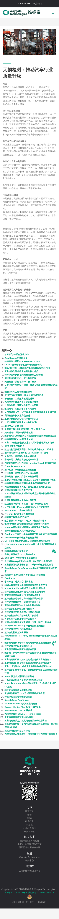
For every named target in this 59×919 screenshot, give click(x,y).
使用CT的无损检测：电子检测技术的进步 (24, 395)
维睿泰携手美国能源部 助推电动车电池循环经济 (27, 483)
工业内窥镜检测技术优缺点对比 (19, 717)
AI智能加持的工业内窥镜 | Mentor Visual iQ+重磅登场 (30, 463)
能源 (29, 818)
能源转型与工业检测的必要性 (18, 392)
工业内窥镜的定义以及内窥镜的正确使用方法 (26, 720)
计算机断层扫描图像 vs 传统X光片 (21, 422)
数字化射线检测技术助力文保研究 (20, 500)
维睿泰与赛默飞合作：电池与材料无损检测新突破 (28, 643)
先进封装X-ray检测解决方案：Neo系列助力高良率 (28, 561)
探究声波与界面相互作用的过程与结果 (23, 595)
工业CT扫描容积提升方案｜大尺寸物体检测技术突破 (29, 442)
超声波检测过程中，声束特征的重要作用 (24, 598)
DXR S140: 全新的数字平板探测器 (21, 558)
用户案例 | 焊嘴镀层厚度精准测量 (20, 470)
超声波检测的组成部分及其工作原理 (21, 615)
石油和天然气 (29, 828)
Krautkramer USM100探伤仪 (18, 710)
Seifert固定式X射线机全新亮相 (19, 676)
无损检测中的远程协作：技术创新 (20, 382)
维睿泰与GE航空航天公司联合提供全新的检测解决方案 (30, 436)
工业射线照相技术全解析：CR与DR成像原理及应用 (29, 565)
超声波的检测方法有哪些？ (17, 632)
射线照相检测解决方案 (29, 847)
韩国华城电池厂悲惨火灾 (16, 551)
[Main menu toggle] (53, 13)
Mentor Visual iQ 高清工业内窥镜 (21, 704)
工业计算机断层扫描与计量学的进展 (21, 419)
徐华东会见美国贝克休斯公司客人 (20, 531)
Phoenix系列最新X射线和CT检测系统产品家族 (27, 527)
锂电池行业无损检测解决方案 (18, 697)
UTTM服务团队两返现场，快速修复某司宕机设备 (28, 541)
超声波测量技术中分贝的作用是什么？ (23, 602)
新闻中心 (29, 860)
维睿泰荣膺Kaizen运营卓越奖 (19, 439)
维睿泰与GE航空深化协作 (17, 354)
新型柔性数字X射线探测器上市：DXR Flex (25, 429)
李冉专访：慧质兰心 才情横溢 (19, 581)
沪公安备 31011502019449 (41, 893)
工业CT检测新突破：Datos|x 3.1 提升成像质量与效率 (30, 480)
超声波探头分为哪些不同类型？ (19, 609)
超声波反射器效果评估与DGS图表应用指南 (25, 592)
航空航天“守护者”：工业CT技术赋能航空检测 (26, 504)
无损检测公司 (17, 902)
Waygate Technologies (29, 857)
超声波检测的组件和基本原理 (18, 629)
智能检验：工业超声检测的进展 (19, 399)
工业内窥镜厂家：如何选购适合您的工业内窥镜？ (28, 659)
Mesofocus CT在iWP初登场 (18, 510)
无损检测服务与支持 (29, 841)
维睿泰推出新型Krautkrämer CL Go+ (22, 361)
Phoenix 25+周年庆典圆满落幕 (19, 514)
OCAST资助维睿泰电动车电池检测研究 (23, 365)
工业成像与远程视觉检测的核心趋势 (21, 371)
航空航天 (29, 811)
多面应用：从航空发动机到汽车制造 (21, 459)
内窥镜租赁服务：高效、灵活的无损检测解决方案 (28, 487)
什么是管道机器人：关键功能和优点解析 (24, 680)
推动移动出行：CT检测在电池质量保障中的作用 (27, 368)
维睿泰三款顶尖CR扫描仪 (17, 517)
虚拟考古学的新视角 (14, 426)
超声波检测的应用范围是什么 (18, 646)
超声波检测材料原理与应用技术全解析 (23, 612)
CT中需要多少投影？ (14, 446)
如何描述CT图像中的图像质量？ (20, 432)
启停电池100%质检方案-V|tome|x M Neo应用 (26, 453)
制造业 (29, 825)
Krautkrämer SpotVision (17, 700)
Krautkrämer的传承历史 (16, 358)
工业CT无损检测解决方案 (30, 844)
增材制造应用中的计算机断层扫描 (20, 378)
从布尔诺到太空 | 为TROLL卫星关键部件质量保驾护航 (30, 412)
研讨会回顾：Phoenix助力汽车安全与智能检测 (27, 507)
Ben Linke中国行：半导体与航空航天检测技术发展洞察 (31, 534)
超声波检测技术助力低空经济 (18, 490)
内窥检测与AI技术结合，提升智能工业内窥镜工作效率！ (31, 734)
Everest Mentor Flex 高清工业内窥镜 (23, 707)
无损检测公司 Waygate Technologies (23, 714)
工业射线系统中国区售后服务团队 (20, 649)
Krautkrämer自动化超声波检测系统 (21, 538)
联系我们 (42, 902)
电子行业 (29, 821)
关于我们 (30, 902)
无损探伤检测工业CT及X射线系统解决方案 (25, 693)
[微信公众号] (54, 551)
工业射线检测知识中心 (29, 871)
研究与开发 (29, 831)
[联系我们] (54, 643)
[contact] (54, 459)
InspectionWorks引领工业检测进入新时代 (25, 588)
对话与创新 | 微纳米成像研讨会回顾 (21, 405)
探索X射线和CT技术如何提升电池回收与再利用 (27, 524)
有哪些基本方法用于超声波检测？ (20, 619)
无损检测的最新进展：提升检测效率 (21, 402)
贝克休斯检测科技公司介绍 (17, 731)
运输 (29, 814)
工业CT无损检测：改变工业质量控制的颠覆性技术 (28, 666)
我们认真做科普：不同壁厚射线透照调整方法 (26, 585)
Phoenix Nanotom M (15, 466)
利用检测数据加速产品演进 (17, 415)
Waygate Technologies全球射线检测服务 (25, 626)
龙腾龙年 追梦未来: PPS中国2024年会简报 (25, 575)
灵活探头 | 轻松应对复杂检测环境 (20, 456)
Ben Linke (10, 578)
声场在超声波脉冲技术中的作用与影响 (23, 605)
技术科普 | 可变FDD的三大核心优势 (21, 473)
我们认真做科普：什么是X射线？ (20, 554)
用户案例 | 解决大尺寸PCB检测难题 (21, 476)
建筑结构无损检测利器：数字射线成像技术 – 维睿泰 (29, 449)
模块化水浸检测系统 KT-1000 (19, 690)
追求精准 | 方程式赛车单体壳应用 (20, 409)
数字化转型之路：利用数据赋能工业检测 (24, 375)
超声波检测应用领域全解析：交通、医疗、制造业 (28, 622)
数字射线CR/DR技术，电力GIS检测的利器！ (26, 521)
